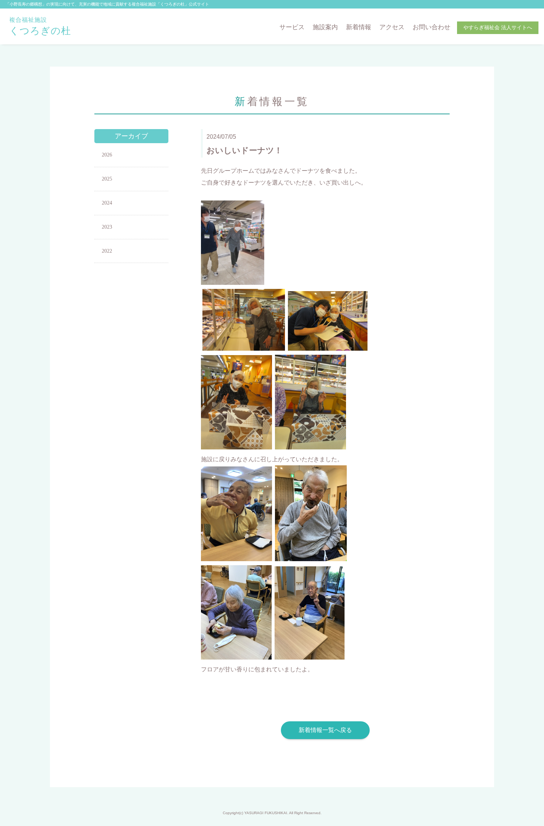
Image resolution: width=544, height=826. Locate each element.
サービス (292, 27)
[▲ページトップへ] (530, 812)
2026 (107, 155)
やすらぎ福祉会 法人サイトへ (497, 27)
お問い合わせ (431, 27)
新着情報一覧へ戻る (325, 730)
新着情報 (358, 27)
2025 (107, 179)
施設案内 (325, 27)
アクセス (391, 27)
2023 (107, 227)
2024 (107, 203)
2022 (107, 251)
